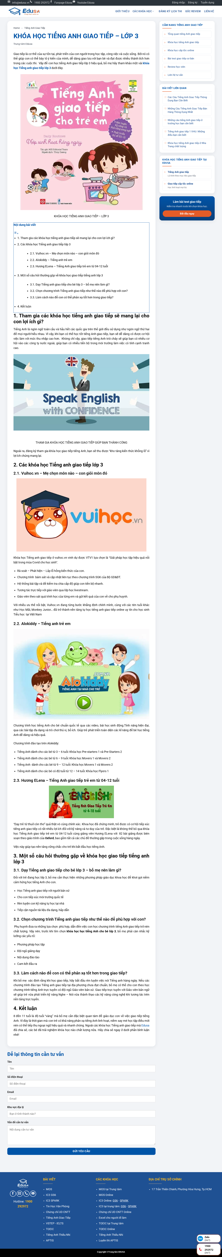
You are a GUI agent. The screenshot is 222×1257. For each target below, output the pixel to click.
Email (10, 1092)
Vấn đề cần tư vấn (17, 1122)
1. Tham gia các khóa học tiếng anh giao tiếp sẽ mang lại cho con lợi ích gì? (66, 238)
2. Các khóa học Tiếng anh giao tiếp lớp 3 (44, 244)
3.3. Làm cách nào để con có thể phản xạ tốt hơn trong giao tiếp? (71, 297)
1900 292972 (42, 2)
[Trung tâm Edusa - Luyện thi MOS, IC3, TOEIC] (24, 11)
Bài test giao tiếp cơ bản (181, 58)
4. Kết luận (24, 306)
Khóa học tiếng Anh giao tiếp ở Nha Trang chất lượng (187, 145)
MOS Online (106, 1195)
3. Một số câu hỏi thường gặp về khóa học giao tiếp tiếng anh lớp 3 (60, 275)
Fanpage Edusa (63, 2)
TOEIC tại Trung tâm (111, 1223)
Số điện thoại (15, 1076)
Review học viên (176, 67)
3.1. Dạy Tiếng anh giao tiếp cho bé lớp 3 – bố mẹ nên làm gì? (70, 284)
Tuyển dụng (207, 2)
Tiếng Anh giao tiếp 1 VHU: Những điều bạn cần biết (186, 133)
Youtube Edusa (85, 2)
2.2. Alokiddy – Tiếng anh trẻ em (51, 260)
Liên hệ (209, 11)
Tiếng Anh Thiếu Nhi (58, 1234)
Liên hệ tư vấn (175, 75)
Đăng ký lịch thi (170, 11)
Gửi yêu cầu (81, 1151)
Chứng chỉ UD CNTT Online (115, 1212)
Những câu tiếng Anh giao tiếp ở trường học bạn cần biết (185, 122)
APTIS (50, 1240)
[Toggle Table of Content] (16, 233)
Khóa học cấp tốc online (181, 50)
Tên (9, 1061)
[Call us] (26, 1194)
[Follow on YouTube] (33, 1194)
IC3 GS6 (51, 1195)
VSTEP (50, 1223)
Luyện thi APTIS (108, 1240)
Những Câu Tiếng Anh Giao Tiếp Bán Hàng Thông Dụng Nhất (187, 110)
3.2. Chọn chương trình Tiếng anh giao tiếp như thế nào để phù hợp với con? (79, 291)
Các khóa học (142, 11)
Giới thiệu (122, 11)
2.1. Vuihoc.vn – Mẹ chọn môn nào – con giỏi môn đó (64, 253)
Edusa (145, 1025)
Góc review (193, 11)
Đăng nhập (178, 2)
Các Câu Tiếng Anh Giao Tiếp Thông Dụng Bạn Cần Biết (187, 99)
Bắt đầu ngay (187, 213)
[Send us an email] (20, 1194)
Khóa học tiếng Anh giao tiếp (183, 42)
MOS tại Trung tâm (110, 1189)
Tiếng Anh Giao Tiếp (34, 28)
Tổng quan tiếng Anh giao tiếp (184, 34)
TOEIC (50, 1229)
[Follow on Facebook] (13, 1194)
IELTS (60, 1223)
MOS (49, 1189)
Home (16, 28)
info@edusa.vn (20, 2)
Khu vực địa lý (15, 1107)
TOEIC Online (107, 1229)
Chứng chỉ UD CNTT (58, 1212)
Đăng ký (192, 2)
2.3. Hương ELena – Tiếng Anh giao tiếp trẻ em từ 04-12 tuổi (69, 266)
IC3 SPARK (52, 1200)
